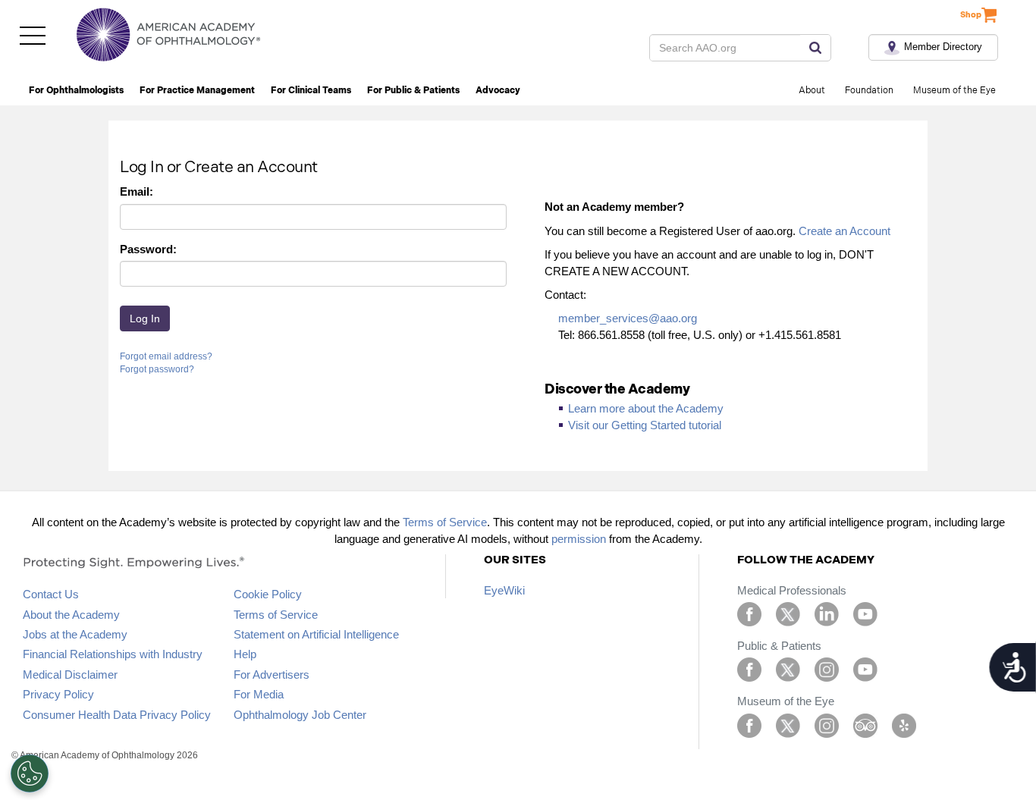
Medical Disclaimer (70, 674)
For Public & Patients (413, 90)
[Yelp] (904, 724)
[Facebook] (749, 613)
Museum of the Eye (954, 90)
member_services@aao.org (627, 318)
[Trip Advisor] (865, 724)
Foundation (869, 90)
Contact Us (51, 594)
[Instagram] (827, 668)
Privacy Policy (58, 694)
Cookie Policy (268, 594)
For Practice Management (197, 90)
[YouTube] (865, 613)
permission (578, 538)
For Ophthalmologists (76, 90)
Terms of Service (445, 522)
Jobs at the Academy (75, 634)
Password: (148, 249)
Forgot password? (157, 369)
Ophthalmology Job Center (300, 714)
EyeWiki (504, 590)
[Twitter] (788, 613)
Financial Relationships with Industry (112, 654)
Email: (136, 191)
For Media (259, 694)
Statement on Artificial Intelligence (316, 634)
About (812, 90)
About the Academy (71, 614)
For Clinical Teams (311, 90)
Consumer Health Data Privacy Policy (117, 714)
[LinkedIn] (827, 613)
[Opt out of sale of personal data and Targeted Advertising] (30, 773)
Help (245, 654)
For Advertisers (271, 674)
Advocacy (498, 90)
